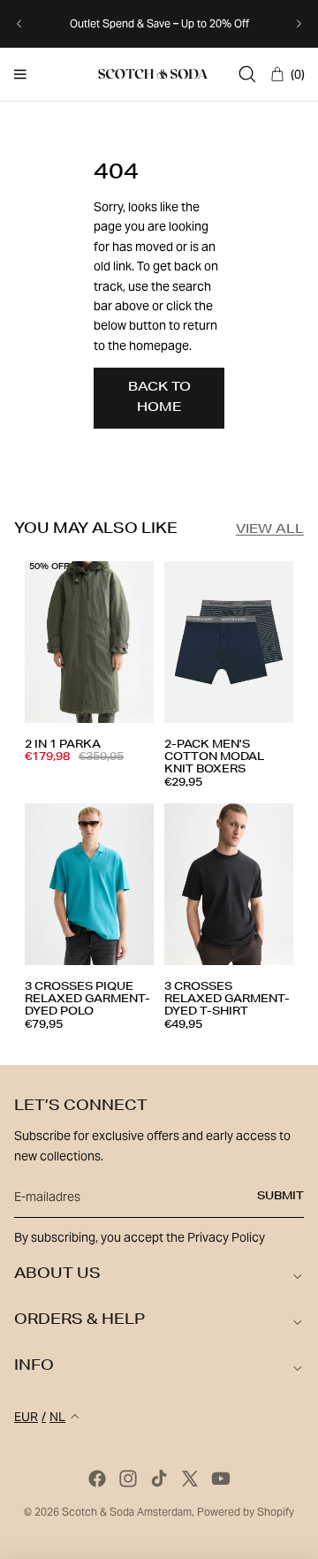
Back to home (159, 398)
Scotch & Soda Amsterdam (127, 1511)
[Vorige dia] (19, 23)
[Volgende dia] (298, 23)
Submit (280, 1196)
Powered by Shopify (245, 1511)
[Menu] (20, 74)
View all (270, 530)
